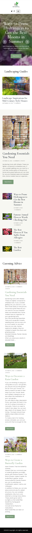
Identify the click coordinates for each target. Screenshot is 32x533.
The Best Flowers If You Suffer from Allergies (20, 233)
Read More (16, 56)
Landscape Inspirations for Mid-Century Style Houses (14, 99)
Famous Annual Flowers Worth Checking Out (21, 217)
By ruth (23, 160)
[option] (16, 90)
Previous (5, 42)
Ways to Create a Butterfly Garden (14, 461)
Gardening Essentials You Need (16, 155)
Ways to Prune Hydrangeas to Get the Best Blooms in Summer (16, 32)
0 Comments (17, 103)
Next (27, 42)
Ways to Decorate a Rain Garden (14, 377)
